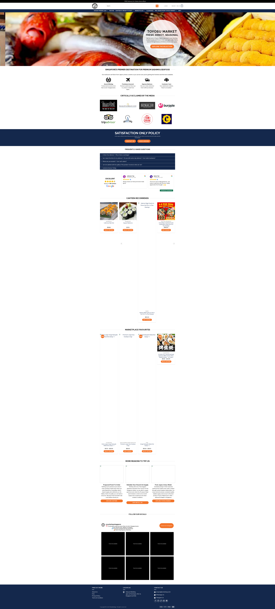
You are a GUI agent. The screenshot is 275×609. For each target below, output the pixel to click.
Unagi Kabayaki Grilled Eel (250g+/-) (147, 444)
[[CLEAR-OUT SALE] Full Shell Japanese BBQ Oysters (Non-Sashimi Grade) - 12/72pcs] (166, 343)
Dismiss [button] (148, 1)
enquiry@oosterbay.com (163, 592)
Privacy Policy (96, 596)
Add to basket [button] (147, 319)
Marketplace (139, 10)
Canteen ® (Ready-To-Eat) (123, 10)
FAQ (93, 594)
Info (179, 10)
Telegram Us (160, 597)
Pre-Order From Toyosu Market (165, 10)
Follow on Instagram (166, 525)
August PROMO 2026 (100, 10)
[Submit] (157, 6)
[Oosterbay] (98, 6)
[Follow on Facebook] (155, 601)
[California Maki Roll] (109, 211)
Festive (111, 10)
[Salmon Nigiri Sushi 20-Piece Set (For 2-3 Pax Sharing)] (147, 256)
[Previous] (7, 39)
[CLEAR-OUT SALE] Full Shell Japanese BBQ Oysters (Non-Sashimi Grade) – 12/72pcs (166, 356)
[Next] (267, 39)
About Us (95, 592)
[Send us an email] (164, 601)
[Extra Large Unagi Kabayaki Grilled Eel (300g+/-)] (109, 387)
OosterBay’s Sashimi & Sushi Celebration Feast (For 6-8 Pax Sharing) (166, 224)
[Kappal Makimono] (128, 211)
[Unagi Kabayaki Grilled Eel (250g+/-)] (147, 387)
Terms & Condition (97, 598)
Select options (109, 230)
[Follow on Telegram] (166, 601)
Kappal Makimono (128, 223)
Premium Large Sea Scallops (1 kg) (128, 444)
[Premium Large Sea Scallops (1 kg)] (128, 387)
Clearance (149, 10)
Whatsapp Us (160, 594)
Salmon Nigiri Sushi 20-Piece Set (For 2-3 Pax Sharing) (147, 313)
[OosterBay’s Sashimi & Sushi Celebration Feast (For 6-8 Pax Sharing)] (166, 211)
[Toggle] (101, 155)
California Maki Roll (109, 223)
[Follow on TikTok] (161, 601)
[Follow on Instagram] (158, 601)
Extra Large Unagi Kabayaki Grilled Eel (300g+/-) (109, 444)
